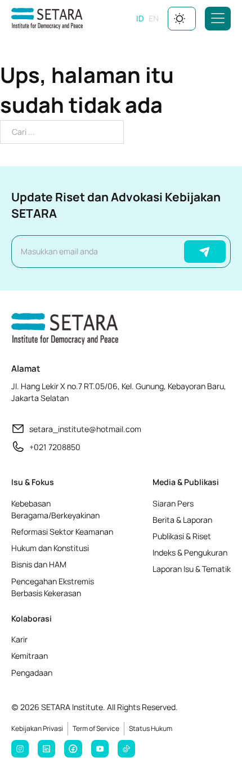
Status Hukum (150, 728)
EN (154, 18)
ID (140, 18)
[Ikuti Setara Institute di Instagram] (20, 748)
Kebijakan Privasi (37, 728)
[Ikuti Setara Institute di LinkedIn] (46, 748)
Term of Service (96, 728)
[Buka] (218, 18)
